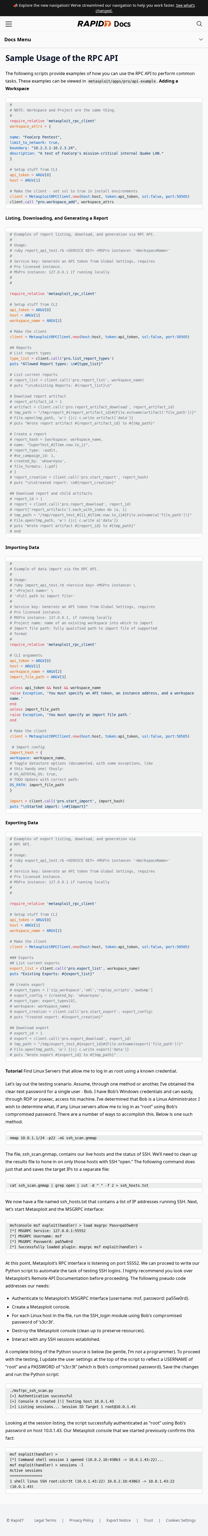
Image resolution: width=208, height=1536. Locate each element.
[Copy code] (194, 103)
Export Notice (118, 1520)
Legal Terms (45, 1520)
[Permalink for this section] (122, 57)
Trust (148, 1520)
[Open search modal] (199, 23)
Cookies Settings (181, 1520)
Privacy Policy (81, 1520)
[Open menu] (8, 23)
